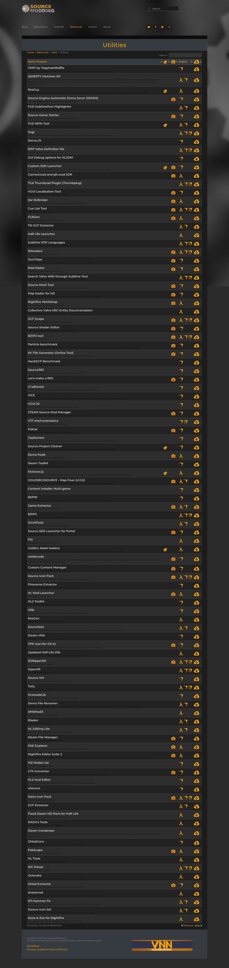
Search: (163, 55)
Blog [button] (24, 26)
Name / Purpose (37, 61)
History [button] (93, 26)
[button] (174, 99)
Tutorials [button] (59, 26)
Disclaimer (33, 946)
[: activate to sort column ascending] (166, 62)
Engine (183, 61)
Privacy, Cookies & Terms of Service (47, 949)
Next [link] (197, 925)
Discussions (40, 26)
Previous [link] (188, 925)
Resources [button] (76, 26)
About (106, 26)
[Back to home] (39, 9)
